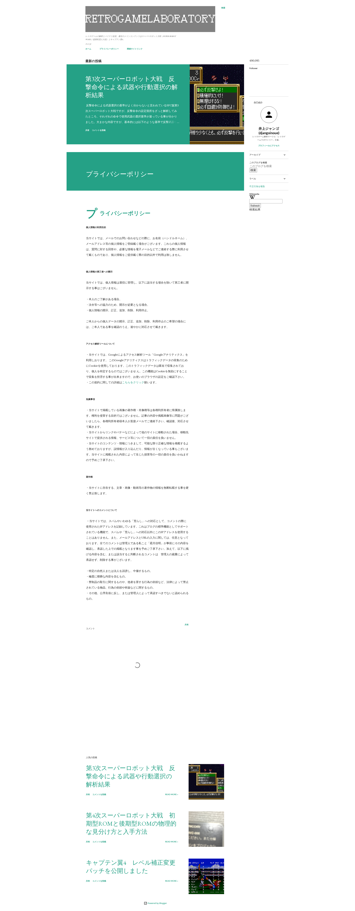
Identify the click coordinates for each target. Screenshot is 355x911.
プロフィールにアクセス (269, 145)
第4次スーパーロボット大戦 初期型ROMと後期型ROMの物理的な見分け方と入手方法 (131, 823)
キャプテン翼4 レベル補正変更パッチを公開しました (130, 867)
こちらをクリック (133, 382)
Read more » (171, 794)
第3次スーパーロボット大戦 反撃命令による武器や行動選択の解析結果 (131, 87)
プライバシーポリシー (109, 49)
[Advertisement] (133, 721)
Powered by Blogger (157, 903)
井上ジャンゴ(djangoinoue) (269, 130)
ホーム (88, 49)
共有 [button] (87, 130)
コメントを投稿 (99, 130)
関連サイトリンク (135, 49)
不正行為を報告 (257, 186)
